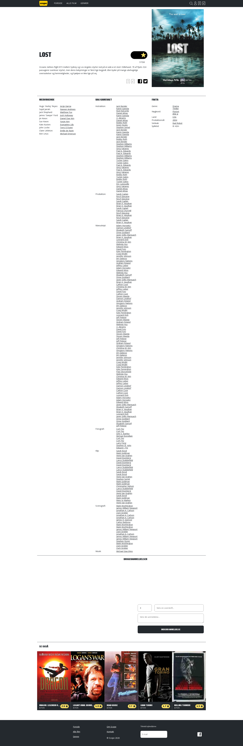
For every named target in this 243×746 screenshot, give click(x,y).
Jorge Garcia (65, 106)
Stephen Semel (123, 127)
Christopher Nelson (125, 486)
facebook (140, 81)
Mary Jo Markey (123, 500)
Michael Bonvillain (124, 436)
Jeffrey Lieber (122, 265)
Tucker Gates (122, 160)
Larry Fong (121, 443)
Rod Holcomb (122, 110)
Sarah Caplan (122, 194)
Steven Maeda (122, 296)
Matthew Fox (66, 112)
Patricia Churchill (123, 210)
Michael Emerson (68, 133)
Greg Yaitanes (122, 148)
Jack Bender (121, 106)
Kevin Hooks (122, 125)
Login (195, 3)
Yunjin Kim (65, 121)
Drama (176, 106)
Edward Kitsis (122, 246)
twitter (145, 81)
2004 (175, 120)
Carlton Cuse (122, 284)
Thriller (176, 108)
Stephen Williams (124, 144)
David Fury (121, 249)
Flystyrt (176, 111)
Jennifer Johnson (123, 256)
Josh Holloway (66, 115)
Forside (58, 3)
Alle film (71, 3)
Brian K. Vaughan (124, 203)
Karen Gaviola (122, 108)
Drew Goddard (123, 232)
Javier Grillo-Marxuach (126, 235)
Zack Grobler (122, 512)
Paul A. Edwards (123, 151)
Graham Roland (123, 263)
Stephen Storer (123, 541)
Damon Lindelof (123, 227)
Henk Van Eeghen (124, 455)
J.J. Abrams (121, 118)
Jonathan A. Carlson (125, 510)
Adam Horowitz (123, 225)
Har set (204, 3)
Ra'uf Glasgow (122, 196)
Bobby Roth (121, 122)
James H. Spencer (124, 519)
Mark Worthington (124, 505)
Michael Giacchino (124, 551)
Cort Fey (120, 429)
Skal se (199, 3)
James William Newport (127, 508)
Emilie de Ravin (67, 130)
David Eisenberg (123, 458)
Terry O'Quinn (66, 127)
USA (174, 117)
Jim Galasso (121, 258)
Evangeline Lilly (67, 124)
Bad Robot (177, 123)
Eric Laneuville (122, 184)
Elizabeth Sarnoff (124, 230)
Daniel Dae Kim (67, 118)
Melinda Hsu (122, 244)
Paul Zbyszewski (123, 371)
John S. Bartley (123, 433)
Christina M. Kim (123, 242)
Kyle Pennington (123, 251)
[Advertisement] (61, 86)
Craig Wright (121, 253)
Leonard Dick (122, 239)
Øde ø (175, 114)
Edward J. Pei (122, 447)
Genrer (84, 3)
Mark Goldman (123, 453)
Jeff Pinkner (121, 317)
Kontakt (110, 731)
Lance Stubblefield (124, 460)
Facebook (199, 734)
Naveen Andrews (68, 109)
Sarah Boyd (121, 450)
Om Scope (111, 726)
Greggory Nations (124, 261)
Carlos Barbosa (123, 522)
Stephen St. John (123, 445)
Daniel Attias (122, 113)
